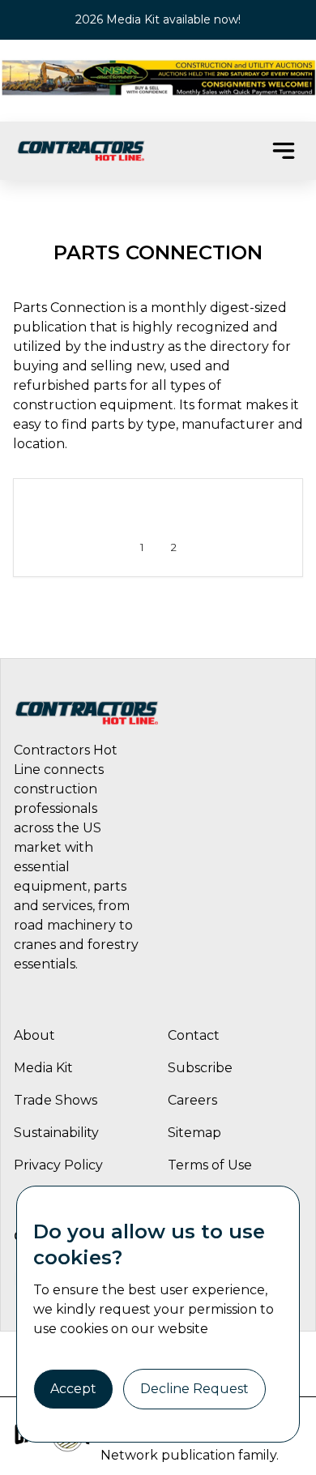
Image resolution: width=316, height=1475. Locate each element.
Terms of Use (210, 1165)
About (34, 1035)
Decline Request (194, 1388)
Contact (194, 1035)
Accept (73, 1388)
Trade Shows (55, 1100)
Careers (192, 1100)
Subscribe (200, 1067)
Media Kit (43, 1067)
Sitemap (194, 1132)
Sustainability (56, 1132)
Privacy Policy (58, 1165)
